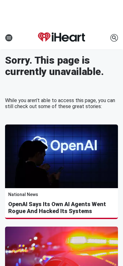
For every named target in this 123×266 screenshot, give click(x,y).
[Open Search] (114, 38)
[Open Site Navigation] (9, 38)
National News (23, 194)
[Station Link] (61, 38)
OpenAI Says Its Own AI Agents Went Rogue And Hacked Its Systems (57, 207)
